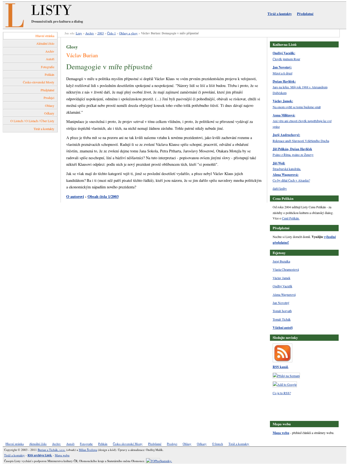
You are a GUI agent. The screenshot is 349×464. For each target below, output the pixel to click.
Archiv (49, 51)
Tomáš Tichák (282, 319)
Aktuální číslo (45, 43)
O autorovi (75, 196)
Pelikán (49, 74)
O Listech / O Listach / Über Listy (32, 121)
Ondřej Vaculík (282, 286)
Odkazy (49, 113)
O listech (217, 444)
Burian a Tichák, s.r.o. (51, 450)
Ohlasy (49, 105)
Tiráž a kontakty (279, 13)
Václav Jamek (281, 278)
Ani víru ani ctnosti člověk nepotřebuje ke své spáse (302, 121)
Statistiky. (166, 461)
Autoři (50, 59)
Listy (79, 33)
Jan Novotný (281, 302)
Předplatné (305, 13)
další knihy (280, 188)
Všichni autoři (283, 327)
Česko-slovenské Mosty (38, 82)
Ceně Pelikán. (291, 218)
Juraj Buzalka (281, 261)
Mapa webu (281, 432)
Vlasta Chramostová (286, 269)
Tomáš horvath (282, 311)
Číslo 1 (111, 33)
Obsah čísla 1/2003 (103, 196)
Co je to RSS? (282, 393)
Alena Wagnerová (284, 294)
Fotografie (47, 67)
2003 (100, 33)
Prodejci (49, 97)
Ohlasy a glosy (128, 33)
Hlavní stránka (44, 36)
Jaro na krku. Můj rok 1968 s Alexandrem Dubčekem (300, 87)
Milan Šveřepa (88, 450)
